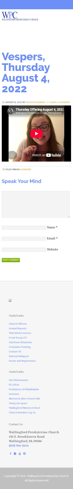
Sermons (26, 169)
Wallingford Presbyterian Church (32, 15)
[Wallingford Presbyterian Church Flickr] (15, 453)
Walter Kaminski (35, 102)
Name (51, 227)
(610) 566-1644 (19, 445)
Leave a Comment (60, 102)
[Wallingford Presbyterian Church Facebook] (10, 453)
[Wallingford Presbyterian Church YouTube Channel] (20, 453)
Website (52, 249)
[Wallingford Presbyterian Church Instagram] (25, 453)
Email (51, 238)
